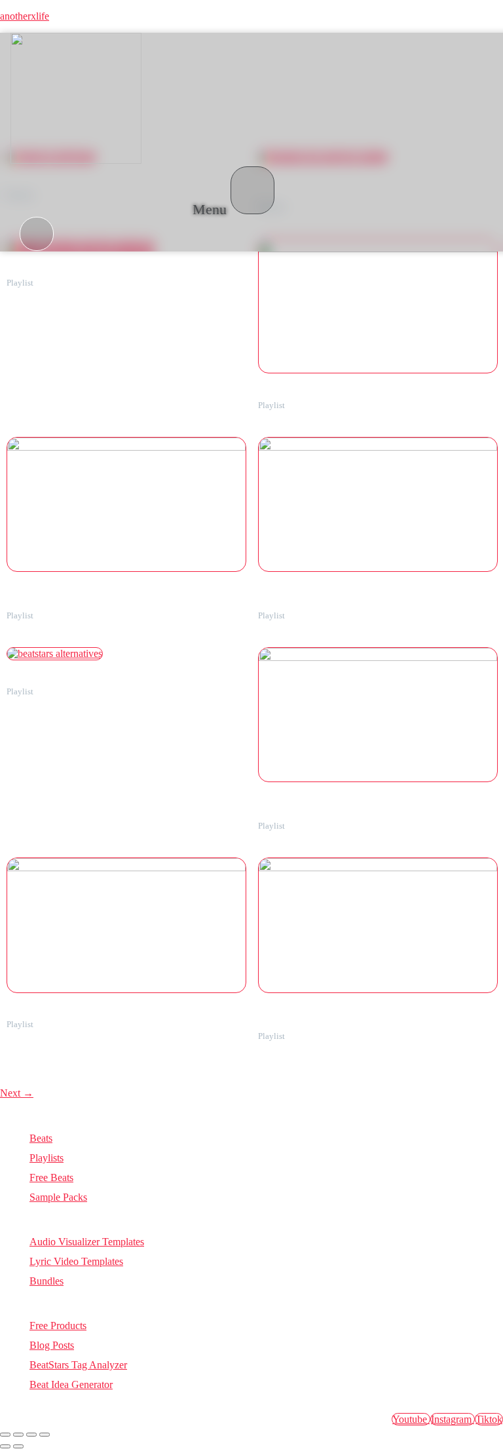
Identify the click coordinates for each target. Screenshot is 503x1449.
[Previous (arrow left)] (5, 1446)
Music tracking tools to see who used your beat (90, 273)
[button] (233, 191)
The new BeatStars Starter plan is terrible (329, 395)
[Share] (31, 1435)
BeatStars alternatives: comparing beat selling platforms (105, 682)
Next (16, 1093)
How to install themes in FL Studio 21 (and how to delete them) (119, 1014)
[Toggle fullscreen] (18, 1435)
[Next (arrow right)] (18, 1446)
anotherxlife (24, 16)
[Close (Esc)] (44, 1435)
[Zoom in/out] (5, 1435)
